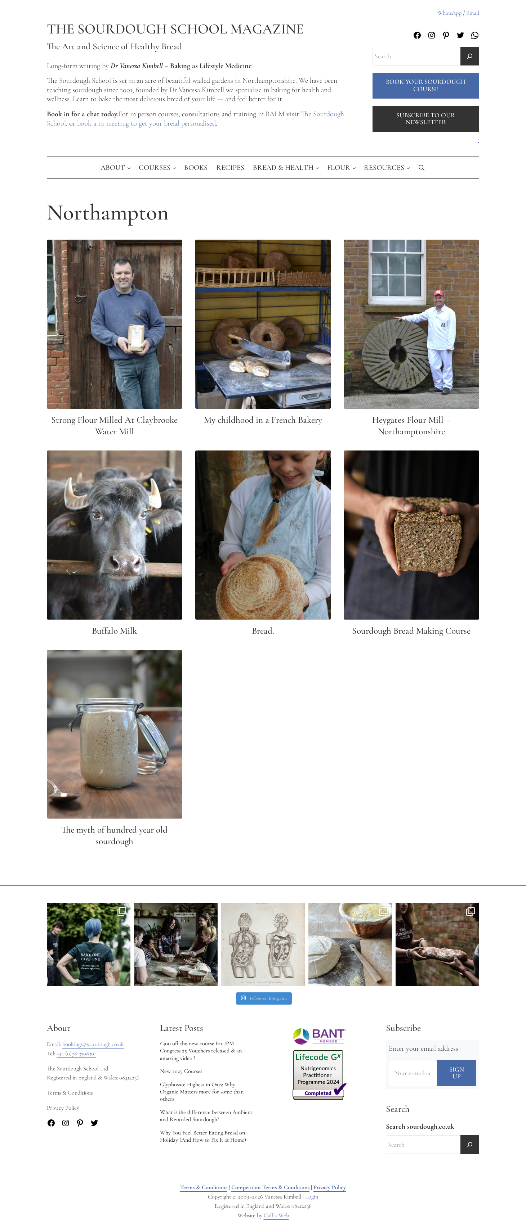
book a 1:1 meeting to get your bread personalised (146, 123)
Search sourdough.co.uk (420, 1126)
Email (472, 13)
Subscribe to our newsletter (425, 118)
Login (311, 1196)
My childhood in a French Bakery (263, 420)
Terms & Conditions (203, 1187)
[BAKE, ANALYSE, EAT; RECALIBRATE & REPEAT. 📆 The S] (176, 944)
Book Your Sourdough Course (426, 85)
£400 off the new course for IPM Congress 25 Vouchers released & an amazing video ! (201, 1051)
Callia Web (276, 1215)
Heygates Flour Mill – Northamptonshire (411, 426)
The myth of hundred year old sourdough (114, 835)
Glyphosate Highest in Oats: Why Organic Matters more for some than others (202, 1092)
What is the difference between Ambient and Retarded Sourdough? (206, 1116)
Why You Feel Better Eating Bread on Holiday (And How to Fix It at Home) (203, 1136)
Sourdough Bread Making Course (411, 630)
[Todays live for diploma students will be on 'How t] (88, 944)
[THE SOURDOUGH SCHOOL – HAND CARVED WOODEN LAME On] (350, 944)
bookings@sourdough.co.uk (93, 1044)
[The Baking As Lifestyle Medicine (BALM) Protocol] (437, 944)
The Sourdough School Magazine (175, 29)
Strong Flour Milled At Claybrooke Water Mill (114, 426)
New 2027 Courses (181, 1071)
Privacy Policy (329, 1187)
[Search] (469, 56)
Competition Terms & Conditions (270, 1187)
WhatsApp (449, 13)
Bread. (263, 630)
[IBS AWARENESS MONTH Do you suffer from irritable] (263, 944)
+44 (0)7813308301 (76, 1053)
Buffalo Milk (114, 630)
